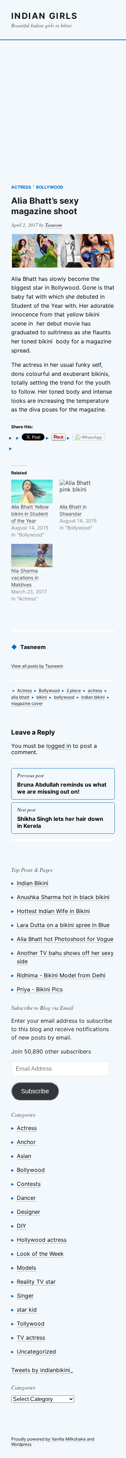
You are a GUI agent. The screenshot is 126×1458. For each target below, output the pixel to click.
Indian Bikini (32, 883)
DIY (21, 1225)
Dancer (26, 1197)
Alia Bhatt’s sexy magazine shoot (45, 206)
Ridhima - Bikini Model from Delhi (61, 975)
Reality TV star (36, 1281)
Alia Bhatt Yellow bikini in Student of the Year (30, 514)
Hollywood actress (41, 1239)
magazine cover (27, 703)
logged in (58, 745)
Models (26, 1267)
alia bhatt (20, 697)
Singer (25, 1295)
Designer (28, 1211)
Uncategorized (36, 1351)
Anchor (26, 1141)
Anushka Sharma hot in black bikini (63, 897)
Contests (29, 1183)
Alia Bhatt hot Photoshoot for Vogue (65, 938)
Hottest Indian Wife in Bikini (53, 910)
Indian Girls (44, 16)
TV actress (31, 1337)
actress (95, 690)
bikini (41, 697)
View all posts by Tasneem (37, 666)
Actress (21, 187)
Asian (24, 1155)
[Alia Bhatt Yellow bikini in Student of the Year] (31, 491)
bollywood (64, 697)
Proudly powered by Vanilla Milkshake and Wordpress (52, 1441)
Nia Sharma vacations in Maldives (24, 578)
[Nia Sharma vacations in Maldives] (31, 555)
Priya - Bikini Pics (40, 989)
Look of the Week (40, 1253)
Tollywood (30, 1323)
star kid (27, 1309)
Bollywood (49, 187)
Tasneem (53, 224)
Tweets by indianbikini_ (42, 1369)
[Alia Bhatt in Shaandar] (80, 491)
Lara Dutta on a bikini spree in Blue (63, 924)
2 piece (73, 690)
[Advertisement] (63, 109)
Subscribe (35, 1091)
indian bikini (93, 697)
